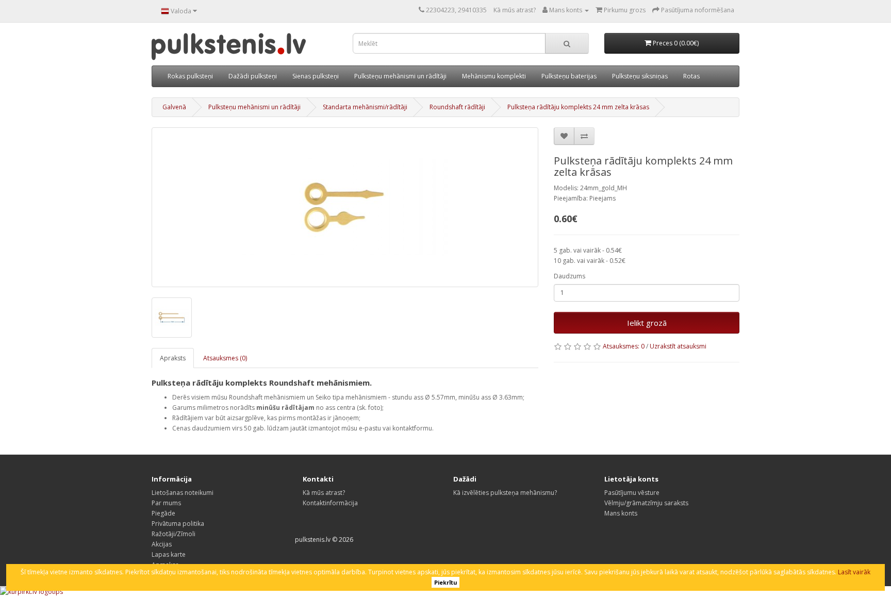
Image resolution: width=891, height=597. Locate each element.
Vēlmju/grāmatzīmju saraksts (646, 503)
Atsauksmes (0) (225, 358)
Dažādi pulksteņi (252, 76)
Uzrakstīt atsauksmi (678, 346)
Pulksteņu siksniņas (640, 76)
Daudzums (569, 276)
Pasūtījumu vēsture (631, 492)
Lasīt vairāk (854, 572)
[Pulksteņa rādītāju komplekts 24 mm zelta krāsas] (345, 207)
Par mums (166, 503)
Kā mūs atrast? (514, 10)
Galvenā (174, 107)
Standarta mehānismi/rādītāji (365, 107)
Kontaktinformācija (330, 503)
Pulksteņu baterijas (569, 76)
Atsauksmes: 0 (624, 346)
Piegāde (163, 513)
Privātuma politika (178, 523)
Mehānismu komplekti (494, 76)
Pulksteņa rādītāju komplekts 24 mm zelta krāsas (578, 107)
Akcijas (162, 544)
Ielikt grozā (647, 323)
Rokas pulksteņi (190, 76)
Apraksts (173, 358)
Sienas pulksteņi (315, 76)
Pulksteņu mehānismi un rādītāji (400, 76)
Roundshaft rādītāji (457, 107)
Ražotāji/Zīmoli (173, 533)
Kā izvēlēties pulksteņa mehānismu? (505, 492)
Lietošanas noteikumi (182, 492)
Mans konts (620, 513)
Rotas (691, 76)
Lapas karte (169, 554)
